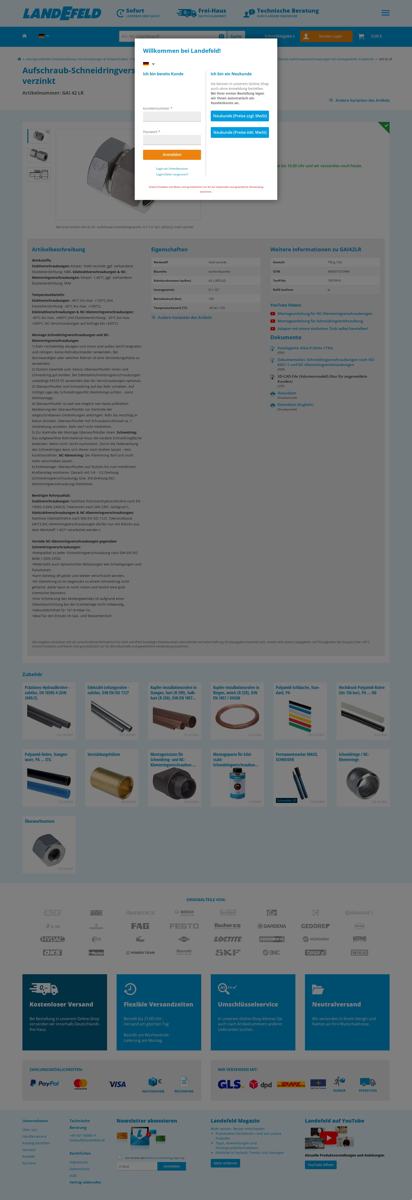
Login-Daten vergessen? (172, 174)
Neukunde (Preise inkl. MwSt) (240, 132)
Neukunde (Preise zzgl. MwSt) (240, 115)
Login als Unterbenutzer (172, 168)
